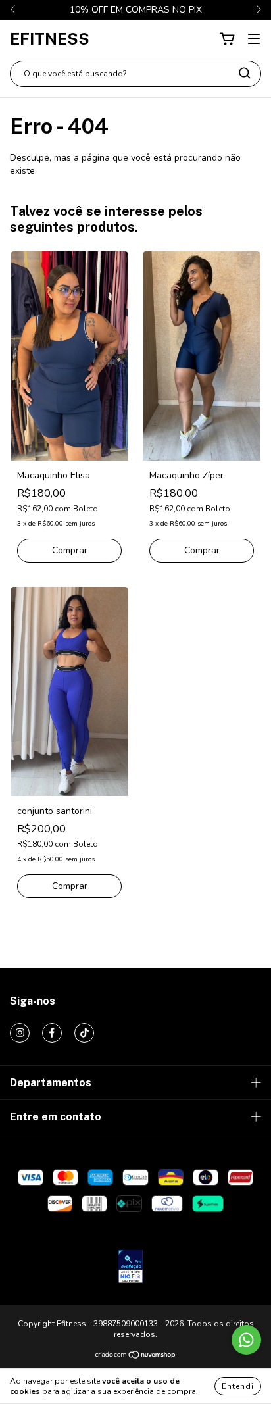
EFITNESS (49, 39)
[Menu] (253, 39)
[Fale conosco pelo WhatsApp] (246, 1340)
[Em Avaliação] (130, 1268)
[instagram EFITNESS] (20, 1033)
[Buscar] (244, 73)
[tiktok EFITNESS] (84, 1033)
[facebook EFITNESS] (52, 1033)
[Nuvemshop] (136, 1356)
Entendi (238, 1386)
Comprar (69, 550)
